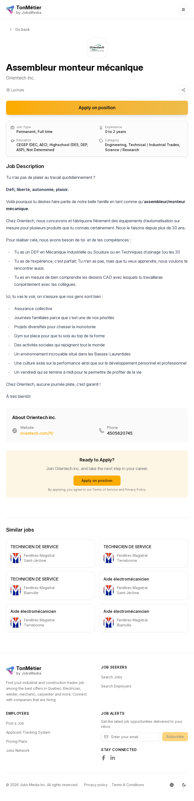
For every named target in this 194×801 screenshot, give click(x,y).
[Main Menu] (183, 9)
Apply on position (97, 107)
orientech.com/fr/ (37, 433)
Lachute (17, 90)
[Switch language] (172, 785)
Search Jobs (111, 677)
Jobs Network (18, 750)
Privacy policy (96, 785)
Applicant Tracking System (28, 732)
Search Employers (116, 686)
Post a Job (15, 723)
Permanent (26, 131)
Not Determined (40, 150)
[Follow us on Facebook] (103, 757)
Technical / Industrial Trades (153, 145)
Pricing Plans (16, 741)
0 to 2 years (115, 131)
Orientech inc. (20, 77)
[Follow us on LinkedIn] (112, 757)
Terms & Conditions (128, 785)
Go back (22, 29)
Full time (45, 131)
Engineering (115, 145)
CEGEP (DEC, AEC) (31, 145)
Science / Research (122, 150)
